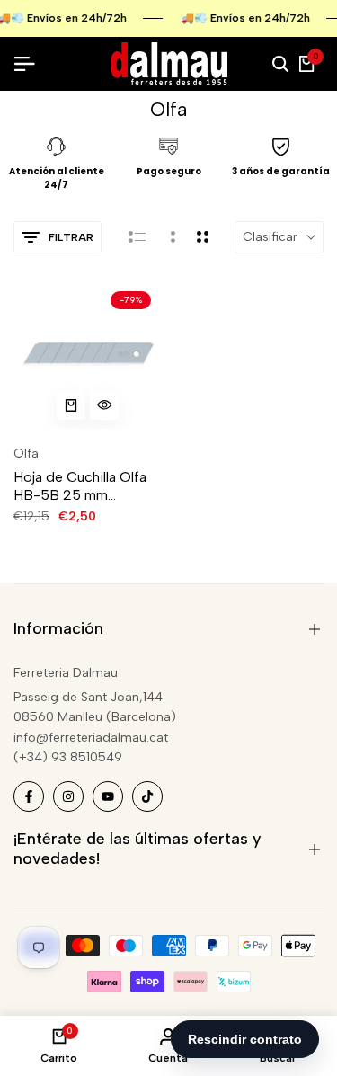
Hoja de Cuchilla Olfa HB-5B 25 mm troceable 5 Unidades (83, 485)
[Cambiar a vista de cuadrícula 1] (171, 237)
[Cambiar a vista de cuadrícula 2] (202, 237)
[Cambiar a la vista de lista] (137, 237)
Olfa (26, 454)
